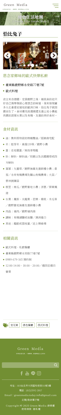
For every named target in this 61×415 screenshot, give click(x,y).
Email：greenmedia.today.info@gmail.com (31, 395)
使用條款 (27, 409)
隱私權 (37, 409)
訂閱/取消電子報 (30, 399)
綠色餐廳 (28, 325)
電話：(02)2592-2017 (30, 390)
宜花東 (14, 325)
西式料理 (43, 325)
